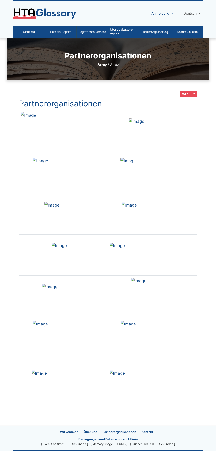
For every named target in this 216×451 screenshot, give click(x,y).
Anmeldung (160, 13)
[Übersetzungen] (185, 94)
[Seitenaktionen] (193, 94)
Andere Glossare (187, 32)
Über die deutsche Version (121, 32)
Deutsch (191, 13)
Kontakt (147, 432)
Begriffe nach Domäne (92, 32)
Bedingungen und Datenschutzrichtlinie (108, 439)
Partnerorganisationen (60, 103)
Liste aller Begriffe (60, 32)
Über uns (90, 432)
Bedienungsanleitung (155, 32)
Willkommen (69, 432)
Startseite (29, 32)
